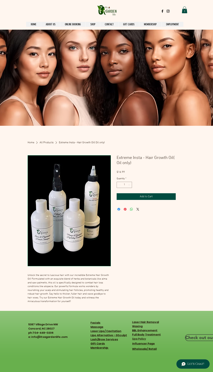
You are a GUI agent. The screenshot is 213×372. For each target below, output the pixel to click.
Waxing (137, 326)
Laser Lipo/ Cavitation (106, 331)
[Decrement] (119, 185)
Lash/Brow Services (104, 339)
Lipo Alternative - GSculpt (109, 335)
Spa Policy (139, 339)
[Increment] (129, 185)
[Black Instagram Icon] (168, 11)
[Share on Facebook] (119, 209)
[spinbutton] (124, 185)
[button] (184, 9)
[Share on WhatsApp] (131, 209)
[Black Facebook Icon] (162, 11)
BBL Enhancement (144, 330)
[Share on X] (138, 209)
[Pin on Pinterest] (125, 209)
